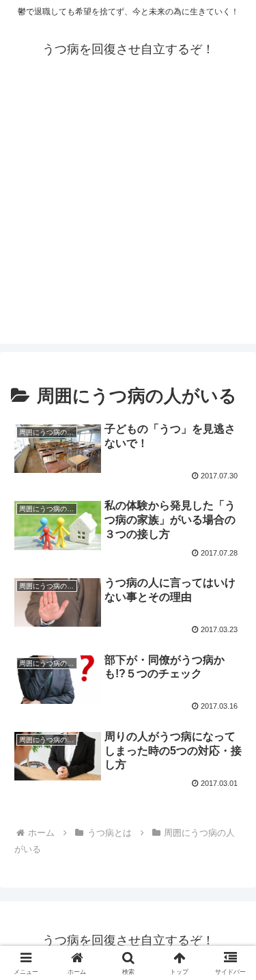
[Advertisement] (128, 215)
